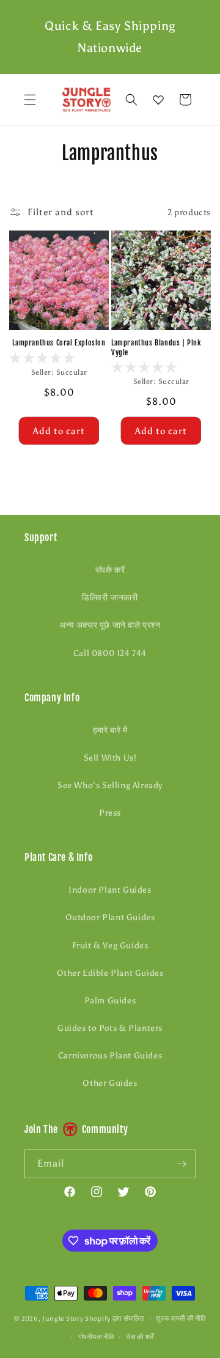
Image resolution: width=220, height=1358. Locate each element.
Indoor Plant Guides (109, 890)
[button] (29, 99)
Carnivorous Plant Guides (110, 1055)
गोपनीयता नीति (96, 1337)
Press (110, 813)
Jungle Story (63, 1318)
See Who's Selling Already (110, 785)
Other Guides (109, 1083)
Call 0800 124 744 (110, 653)
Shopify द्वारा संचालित (114, 1318)
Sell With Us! (110, 758)
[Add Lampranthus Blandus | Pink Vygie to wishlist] (194, 248)
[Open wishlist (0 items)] (158, 100)
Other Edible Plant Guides (110, 973)
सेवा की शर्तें (140, 1337)
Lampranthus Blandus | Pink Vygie (156, 347)
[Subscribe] (181, 1164)
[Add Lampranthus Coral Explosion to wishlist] (92, 248)
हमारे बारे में (110, 730)
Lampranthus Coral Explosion (58, 342)
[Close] (204, 100)
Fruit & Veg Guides (110, 945)
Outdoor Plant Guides (110, 917)
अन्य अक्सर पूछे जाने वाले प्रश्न (109, 625)
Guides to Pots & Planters (110, 1028)
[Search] (131, 99)
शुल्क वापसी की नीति (180, 1319)
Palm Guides (110, 1000)
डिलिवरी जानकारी (110, 597)
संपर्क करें (110, 570)
